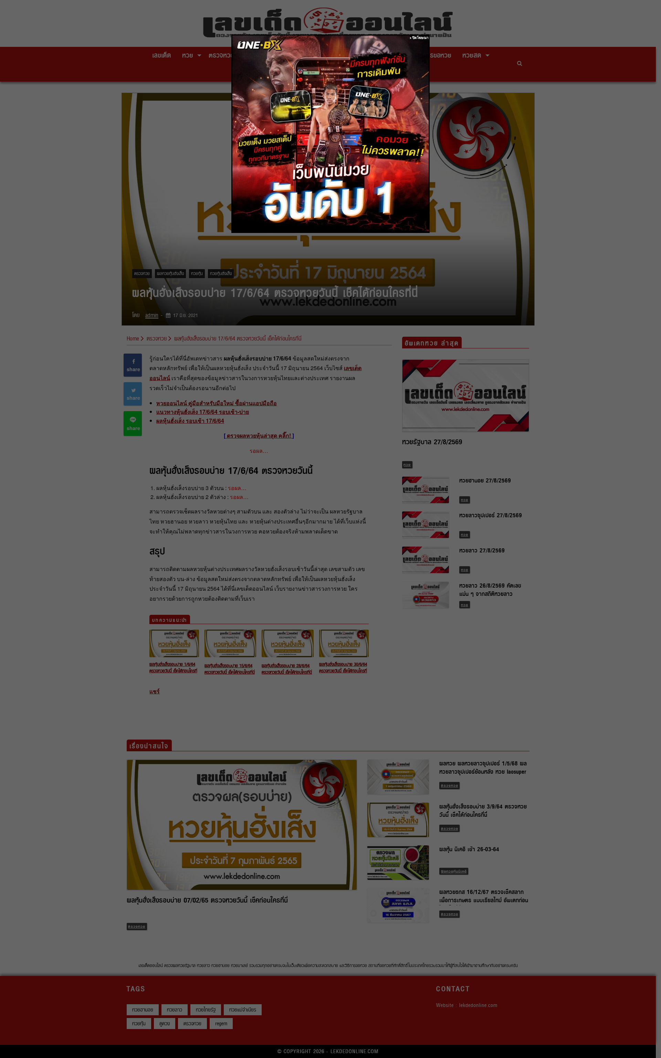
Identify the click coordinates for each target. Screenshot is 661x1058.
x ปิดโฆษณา (419, 38)
